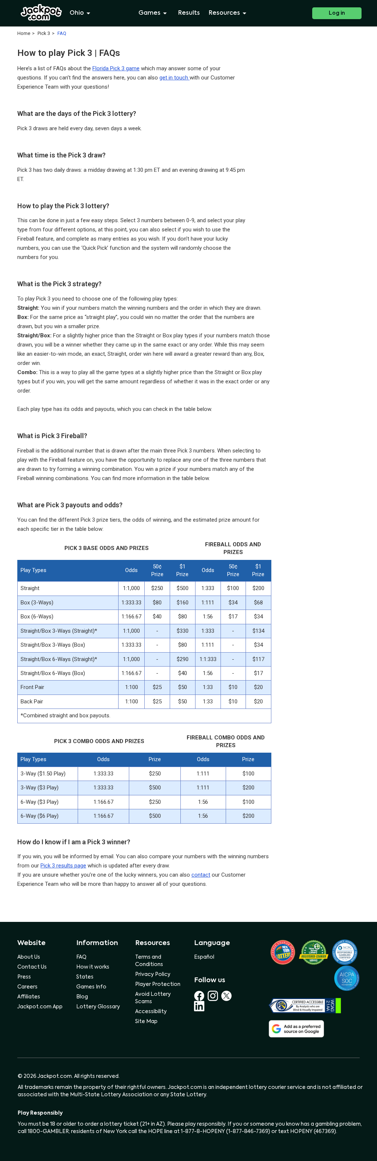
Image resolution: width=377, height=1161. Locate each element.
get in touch (174, 77)
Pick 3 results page (63, 865)
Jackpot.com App (40, 1006)
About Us (28, 957)
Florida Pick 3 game (116, 68)
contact (200, 874)
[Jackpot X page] (227, 995)
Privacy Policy (152, 974)
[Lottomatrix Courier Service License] (283, 952)
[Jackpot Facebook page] (201, 995)
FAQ (81, 957)
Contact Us (32, 967)
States (85, 977)
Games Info (91, 987)
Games (149, 13)
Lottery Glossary (98, 1006)
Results (189, 13)
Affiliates (28, 997)
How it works (92, 967)
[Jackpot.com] (41, 12)
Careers (27, 987)
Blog (82, 997)
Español (204, 957)
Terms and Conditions (149, 961)
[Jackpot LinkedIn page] (199, 1006)
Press (24, 977)
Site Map (146, 1021)
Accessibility (151, 1011)
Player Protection (157, 984)
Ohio (77, 13)
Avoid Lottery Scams (153, 998)
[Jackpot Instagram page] (214, 995)
